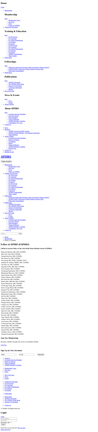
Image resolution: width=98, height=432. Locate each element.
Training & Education (11, 27)
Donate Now (12, 148)
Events (10, 102)
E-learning (11, 44)
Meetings (7, 129)
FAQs (10, 24)
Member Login (9, 152)
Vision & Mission (13, 119)
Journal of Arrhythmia (15, 86)
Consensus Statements (15, 87)
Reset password (5, 429)
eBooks (10, 89)
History (10, 143)
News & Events (9, 91)
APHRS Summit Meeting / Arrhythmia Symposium (24, 133)
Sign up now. (22, 428)
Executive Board (13, 116)
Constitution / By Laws (15, 123)
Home (6, 237)
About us (7, 358)
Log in (3, 424)
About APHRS (9, 104)
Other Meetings (13, 134)
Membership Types (14, 20)
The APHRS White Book (16, 84)
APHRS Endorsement (15, 54)
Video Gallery (12, 56)
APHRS (6, 156)
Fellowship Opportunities (16, 71)
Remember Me (5, 422)
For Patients (12, 42)
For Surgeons (12, 38)
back (6, 18)
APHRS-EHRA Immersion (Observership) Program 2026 (25, 69)
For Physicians (12, 37)
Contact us (8, 124)
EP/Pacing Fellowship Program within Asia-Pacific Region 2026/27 (28, 67)
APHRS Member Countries (16, 121)
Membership (8, 10)
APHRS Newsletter (14, 82)
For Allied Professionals (15, 40)
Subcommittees (13, 117)
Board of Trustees (13, 140)
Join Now (11, 22)
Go (20, 233)
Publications (8, 72)
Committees (12, 141)
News (10, 101)
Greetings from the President (17, 114)
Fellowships (8, 57)
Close (2, 7)
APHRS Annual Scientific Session (18, 131)
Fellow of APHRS (14, 25)
